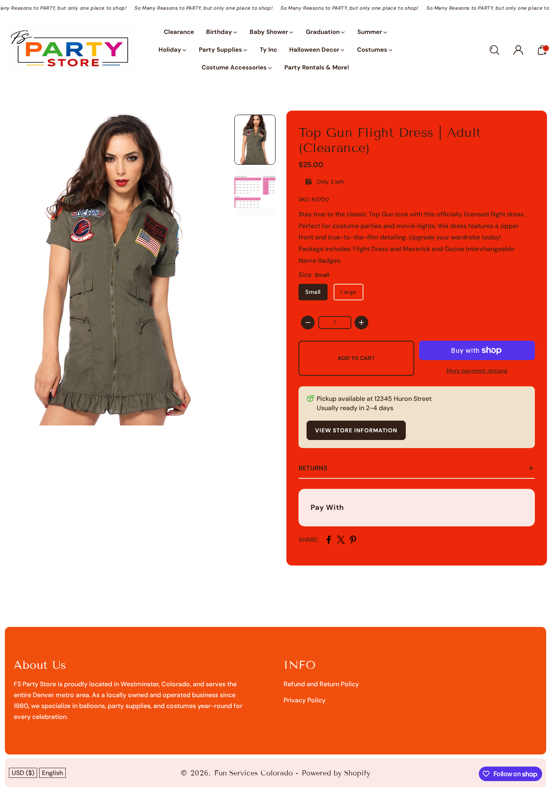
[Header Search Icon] (494, 50)
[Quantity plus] (361, 322)
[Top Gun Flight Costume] (115, 268)
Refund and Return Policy (321, 684)
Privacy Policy (305, 700)
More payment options (477, 370)
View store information (356, 430)
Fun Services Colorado (253, 773)
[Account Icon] (518, 50)
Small (313, 291)
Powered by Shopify (336, 773)
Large (348, 291)
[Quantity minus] (308, 322)
